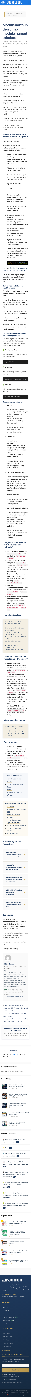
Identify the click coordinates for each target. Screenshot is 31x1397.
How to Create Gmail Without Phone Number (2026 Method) (19, 1222)
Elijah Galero (9, 964)
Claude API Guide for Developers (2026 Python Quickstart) (18, 1094)
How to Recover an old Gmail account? (16, 1242)
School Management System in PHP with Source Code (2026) (18, 1261)
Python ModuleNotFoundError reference (14, 792)
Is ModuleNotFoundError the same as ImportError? (14, 892)
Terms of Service (14, 1392)
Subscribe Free (15, 1370)
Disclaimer (21, 1392)
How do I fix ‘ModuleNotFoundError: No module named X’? (14, 867)
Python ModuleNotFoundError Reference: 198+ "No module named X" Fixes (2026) (15, 1008)
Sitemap (27, 1392)
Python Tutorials (12, 833)
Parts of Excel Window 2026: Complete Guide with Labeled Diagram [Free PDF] (17, 1232)
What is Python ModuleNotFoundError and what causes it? (13, 855)
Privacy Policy (5, 1392)
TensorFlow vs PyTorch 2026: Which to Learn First (17, 1122)
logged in (15, 1054)
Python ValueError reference (16, 825)
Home (7, 13)
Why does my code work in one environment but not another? (14, 880)
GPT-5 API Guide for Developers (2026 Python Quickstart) (17, 1104)
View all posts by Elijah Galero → (14, 996)
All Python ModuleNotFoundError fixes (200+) (16, 809)
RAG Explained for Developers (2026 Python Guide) (19, 1113)
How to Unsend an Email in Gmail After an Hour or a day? (18, 1251)
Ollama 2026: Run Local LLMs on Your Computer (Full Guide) (17, 1085)
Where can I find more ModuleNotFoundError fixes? (13, 905)
